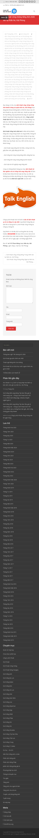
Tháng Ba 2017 (7, 572)
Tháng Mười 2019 (8, 488)
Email (7, 314)
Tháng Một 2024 (8, 464)
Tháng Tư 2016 (7, 616)
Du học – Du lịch (8, 750)
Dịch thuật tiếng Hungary (10, 670)
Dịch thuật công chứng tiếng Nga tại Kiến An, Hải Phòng (20, 261)
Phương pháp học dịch (10, 770)
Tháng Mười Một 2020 (10, 480)
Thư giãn (5, 778)
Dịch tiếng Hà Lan (8, 690)
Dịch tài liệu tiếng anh (23, 53)
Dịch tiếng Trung (8, 742)
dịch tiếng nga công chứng (20, 84)
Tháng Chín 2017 (8, 548)
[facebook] (20, 2)
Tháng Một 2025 (8, 444)
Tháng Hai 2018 (8, 540)
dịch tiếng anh (13, 67)
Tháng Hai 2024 (8, 460)
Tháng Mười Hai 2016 (9, 584)
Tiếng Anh (6, 782)
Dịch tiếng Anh (24, 34)
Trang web (9, 321)
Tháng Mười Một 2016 (10, 588)
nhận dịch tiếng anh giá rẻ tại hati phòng (21, 94)
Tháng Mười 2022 (8, 472)
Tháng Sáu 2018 (8, 528)
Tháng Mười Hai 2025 (9, 427)
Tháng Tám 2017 (8, 552)
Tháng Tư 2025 (7, 440)
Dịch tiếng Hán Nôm (9, 698)
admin (30, 99)
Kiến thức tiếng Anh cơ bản (11, 754)
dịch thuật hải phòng (15, 60)
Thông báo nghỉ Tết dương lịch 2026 (14, 354)
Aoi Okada (6, 383)
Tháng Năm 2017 (8, 564)
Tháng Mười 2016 (8, 592)
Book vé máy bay (8, 650)
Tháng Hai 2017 (8, 576)
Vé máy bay (6, 802)
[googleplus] (34, 2)
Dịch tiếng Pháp (8, 718)
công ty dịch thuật (8, 658)
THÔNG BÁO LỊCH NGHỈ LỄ (11, 373)
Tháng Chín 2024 (8, 456)
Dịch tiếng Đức (7, 686)
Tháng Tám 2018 (8, 520)
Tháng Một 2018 (8, 544)
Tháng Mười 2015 (8, 640)
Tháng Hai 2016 (8, 624)
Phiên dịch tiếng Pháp (9, 762)
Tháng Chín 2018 (8, 516)
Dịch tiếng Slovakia (9, 730)
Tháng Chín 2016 (8, 596)
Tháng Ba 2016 (7, 620)
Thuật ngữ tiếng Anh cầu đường (13, 362)
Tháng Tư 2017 (7, 568)
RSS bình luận (8, 820)
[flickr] (27, 2)
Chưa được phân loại (9, 654)
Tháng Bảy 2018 (8, 524)
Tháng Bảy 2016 (8, 604)
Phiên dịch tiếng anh (9, 758)
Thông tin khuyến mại (9, 774)
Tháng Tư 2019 (7, 492)
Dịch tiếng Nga (7, 710)
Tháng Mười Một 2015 (10, 636)
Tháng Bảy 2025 (8, 436)
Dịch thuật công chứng (10, 666)
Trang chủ (11, 389)
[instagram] (32, 2)
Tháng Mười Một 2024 (10, 448)
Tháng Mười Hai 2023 (9, 468)
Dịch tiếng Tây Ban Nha (10, 734)
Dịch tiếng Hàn (7, 694)
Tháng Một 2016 (8, 628)
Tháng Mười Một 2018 (10, 508)
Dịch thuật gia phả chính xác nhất (13, 358)
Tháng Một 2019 (8, 504)
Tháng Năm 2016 (8, 612)
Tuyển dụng (6, 798)
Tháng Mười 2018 (8, 512)
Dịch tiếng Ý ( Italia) (9, 746)
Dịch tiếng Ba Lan (8, 678)
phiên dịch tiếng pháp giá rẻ (11, 766)
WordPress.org (8, 824)
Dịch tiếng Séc (7, 722)
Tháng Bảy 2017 (8, 556)
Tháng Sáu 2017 (8, 560)
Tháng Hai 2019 (8, 500)
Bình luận (9, 286)
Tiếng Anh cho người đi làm (11, 786)
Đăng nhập (7, 812)
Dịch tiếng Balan (8, 682)
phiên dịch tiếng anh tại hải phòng (15, 99)
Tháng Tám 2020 (8, 484)
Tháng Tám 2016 (8, 600)
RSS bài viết (7, 816)
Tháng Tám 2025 (8, 432)
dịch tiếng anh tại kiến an (16, 82)
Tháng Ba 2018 (7, 536)
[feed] (29, 2)
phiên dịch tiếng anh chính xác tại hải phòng (18, 96)
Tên (7, 307)
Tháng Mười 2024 (8, 452)
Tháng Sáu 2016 (8, 608)
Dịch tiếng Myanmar (9, 706)
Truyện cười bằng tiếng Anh (11, 794)
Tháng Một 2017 (8, 580)
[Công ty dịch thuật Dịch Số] (8, 10)
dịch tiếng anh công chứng (17, 72)
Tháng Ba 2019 (7, 496)
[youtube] (25, 2)
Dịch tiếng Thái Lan (9, 738)
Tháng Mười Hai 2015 (9, 632)
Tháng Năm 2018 (8, 532)
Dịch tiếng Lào (7, 702)
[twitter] (22, 2)
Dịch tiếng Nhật (8, 714)
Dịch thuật (6, 662)
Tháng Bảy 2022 (8, 476)
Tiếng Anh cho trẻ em (9, 790)
